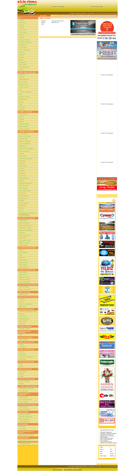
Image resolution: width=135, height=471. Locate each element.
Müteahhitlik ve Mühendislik (26, 230)
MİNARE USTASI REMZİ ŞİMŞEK (108, 443)
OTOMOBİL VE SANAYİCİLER (26, 131)
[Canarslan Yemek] (107, 247)
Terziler (21, 104)
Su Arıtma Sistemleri (24, 203)
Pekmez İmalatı (22, 64)
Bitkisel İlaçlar (22, 306)
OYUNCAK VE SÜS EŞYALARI (26, 361)
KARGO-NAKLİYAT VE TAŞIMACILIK (24, 394)
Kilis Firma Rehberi (57, 469)
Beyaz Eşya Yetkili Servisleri (25, 416)
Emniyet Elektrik (104, 440)
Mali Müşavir (22, 346)
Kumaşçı (21, 101)
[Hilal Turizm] (107, 340)
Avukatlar (21, 344)
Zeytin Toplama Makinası (25, 190)
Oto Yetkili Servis (23, 198)
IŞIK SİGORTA (103, 437)
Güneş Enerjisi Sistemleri (25, 143)
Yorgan (21, 94)
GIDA (19, 18)
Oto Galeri (21, 168)
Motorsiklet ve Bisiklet (24, 328)
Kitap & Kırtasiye (23, 259)
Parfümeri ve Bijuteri (24, 287)
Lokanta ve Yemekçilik (24, 40)
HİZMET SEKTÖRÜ (23, 412)
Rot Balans (21, 208)
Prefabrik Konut (23, 237)
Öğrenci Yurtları (23, 321)
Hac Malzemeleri (23, 99)
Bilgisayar (21, 121)
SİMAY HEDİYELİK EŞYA (106, 438)
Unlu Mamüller (22, 44)
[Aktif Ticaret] (107, 416)
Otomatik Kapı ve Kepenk (25, 240)
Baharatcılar (22, 54)
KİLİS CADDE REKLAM (106, 439)
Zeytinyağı (21, 27)
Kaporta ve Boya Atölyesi (25, 136)
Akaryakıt (21, 383)
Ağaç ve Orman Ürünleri (25, 439)
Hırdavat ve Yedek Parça (25, 141)
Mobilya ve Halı (23, 274)
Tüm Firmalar (106, 13)
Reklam (21, 255)
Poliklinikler (22, 299)
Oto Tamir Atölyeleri (24, 133)
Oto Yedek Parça (23, 166)
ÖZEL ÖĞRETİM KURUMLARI (26, 309)
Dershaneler (22, 313)
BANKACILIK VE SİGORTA (25, 337)
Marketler (21, 20)
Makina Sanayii (22, 146)
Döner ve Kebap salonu (24, 49)
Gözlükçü (21, 301)
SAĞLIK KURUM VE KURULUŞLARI (27, 297)
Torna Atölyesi (22, 193)
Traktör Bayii (22, 161)
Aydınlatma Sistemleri (24, 128)
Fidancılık (21, 373)
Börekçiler (21, 25)
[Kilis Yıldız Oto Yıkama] (107, 275)
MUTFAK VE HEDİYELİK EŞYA (26, 349)
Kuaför (21, 334)
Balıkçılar (21, 59)
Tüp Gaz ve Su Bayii (24, 381)
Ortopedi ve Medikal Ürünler (26, 304)
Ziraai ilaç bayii (22, 371)
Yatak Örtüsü (22, 106)
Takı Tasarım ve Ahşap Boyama (26, 356)
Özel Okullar (22, 323)
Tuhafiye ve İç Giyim (24, 86)
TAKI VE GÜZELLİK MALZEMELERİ (27, 284)
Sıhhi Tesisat (22, 232)
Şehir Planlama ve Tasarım (25, 227)
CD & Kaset (22, 257)
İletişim (115, 13)
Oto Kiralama (22, 173)
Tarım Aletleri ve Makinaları (25, 158)
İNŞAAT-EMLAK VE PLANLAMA (26, 218)
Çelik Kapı (21, 200)
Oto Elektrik (22, 170)
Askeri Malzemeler (23, 391)
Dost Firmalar (22, 426)
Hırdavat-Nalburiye (23, 245)
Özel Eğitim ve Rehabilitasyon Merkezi (28, 311)
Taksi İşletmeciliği (23, 397)
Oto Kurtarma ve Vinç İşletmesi (26, 148)
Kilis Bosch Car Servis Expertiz (107, 435)
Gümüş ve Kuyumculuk (24, 289)
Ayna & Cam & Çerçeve (24, 235)
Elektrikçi (21, 116)
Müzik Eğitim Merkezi (24, 318)
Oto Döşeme (22, 163)
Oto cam (21, 210)
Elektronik (21, 119)
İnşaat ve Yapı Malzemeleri (25, 225)
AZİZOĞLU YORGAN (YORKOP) (108, 433)
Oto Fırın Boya (22, 175)
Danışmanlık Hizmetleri (24, 421)
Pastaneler (21, 37)
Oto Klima (21, 153)
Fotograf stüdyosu (23, 252)
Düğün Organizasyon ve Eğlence (26, 435)
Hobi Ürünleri (22, 359)
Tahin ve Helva (22, 30)
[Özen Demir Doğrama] (107, 230)
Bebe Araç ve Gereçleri (24, 96)
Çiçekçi (21, 364)
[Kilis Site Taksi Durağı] (107, 325)
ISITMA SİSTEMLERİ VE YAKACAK (27, 404)
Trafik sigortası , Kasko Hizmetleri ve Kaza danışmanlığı (27, 213)
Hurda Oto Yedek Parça (24, 215)
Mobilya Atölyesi (23, 272)
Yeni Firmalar (98, 13)
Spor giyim (21, 109)
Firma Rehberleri (23, 428)
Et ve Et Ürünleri (23, 47)
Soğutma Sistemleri (23, 126)
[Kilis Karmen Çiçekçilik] (107, 390)
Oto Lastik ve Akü (23, 138)
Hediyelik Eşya (22, 354)
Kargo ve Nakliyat (23, 402)
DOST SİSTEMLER (23, 424)
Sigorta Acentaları (23, 339)
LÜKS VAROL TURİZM (106, 441)
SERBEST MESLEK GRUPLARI (26, 342)
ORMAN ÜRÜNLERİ (23, 437)
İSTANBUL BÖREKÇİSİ (106, 432)
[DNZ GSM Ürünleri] (107, 284)
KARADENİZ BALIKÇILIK (106, 434)
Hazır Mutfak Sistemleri (24, 282)
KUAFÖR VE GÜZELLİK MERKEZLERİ (24, 332)
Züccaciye (21, 351)
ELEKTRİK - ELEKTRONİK (25, 111)
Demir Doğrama (23, 156)
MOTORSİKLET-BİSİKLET (25, 326)
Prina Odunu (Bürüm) (24, 409)
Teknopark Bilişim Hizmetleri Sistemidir (73, 469)
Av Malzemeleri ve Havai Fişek (26, 388)
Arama (111, 13)
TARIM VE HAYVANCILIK (25, 369)
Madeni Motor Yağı (23, 178)
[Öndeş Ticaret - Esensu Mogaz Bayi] (107, 211)
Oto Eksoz (21, 180)
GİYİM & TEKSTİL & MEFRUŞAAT (27, 72)
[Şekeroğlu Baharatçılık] (107, 366)
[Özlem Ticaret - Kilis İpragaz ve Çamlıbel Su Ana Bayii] (107, 239)
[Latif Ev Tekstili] (107, 357)
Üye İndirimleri (91, 13)
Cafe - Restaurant (23, 32)
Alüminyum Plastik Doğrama (26, 183)
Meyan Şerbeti (22, 62)
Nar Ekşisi (21, 57)
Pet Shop (21, 376)
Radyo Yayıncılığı (23, 262)
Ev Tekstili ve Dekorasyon (25, 91)
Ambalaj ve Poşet (23, 294)
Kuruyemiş (21, 35)
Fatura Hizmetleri (23, 264)
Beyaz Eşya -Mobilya (24, 277)
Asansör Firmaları (23, 188)
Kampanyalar (78, 13)
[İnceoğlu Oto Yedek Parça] (107, 407)
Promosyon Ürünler (23, 267)
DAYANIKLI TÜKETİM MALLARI (26, 270)
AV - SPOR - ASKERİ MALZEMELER (27, 386)
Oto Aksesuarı (22, 205)
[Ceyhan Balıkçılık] (107, 348)
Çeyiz (20, 89)
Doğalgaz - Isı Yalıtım (24, 242)
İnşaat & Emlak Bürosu (24, 222)
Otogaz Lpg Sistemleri (24, 151)
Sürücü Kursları (22, 316)
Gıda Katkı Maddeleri (24, 67)
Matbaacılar (22, 250)
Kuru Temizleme (23, 82)
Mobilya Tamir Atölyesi (24, 279)
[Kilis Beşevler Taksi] (107, 306)
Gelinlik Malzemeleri (24, 79)
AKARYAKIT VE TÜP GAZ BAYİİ (26, 379)
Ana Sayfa (71, 13)
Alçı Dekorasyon (23, 220)
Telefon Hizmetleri (23, 114)
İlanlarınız (84, 13)
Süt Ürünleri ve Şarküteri (25, 42)
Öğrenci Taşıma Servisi (24, 419)
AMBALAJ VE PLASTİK (24, 292)
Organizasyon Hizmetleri (25, 414)
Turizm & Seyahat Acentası (25, 399)
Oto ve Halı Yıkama (23, 185)
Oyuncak (21, 366)
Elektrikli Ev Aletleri (24, 124)
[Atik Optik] (107, 398)
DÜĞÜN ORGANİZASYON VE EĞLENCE (26, 432)
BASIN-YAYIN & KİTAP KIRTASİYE (27, 247)
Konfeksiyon (22, 74)
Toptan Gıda (22, 52)
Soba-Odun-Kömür (23, 406)
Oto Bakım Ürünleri (23, 195)
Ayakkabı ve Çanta (23, 84)
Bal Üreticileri (22, 22)
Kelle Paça (21, 69)
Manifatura (21, 77)
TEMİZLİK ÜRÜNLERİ (24, 443)
